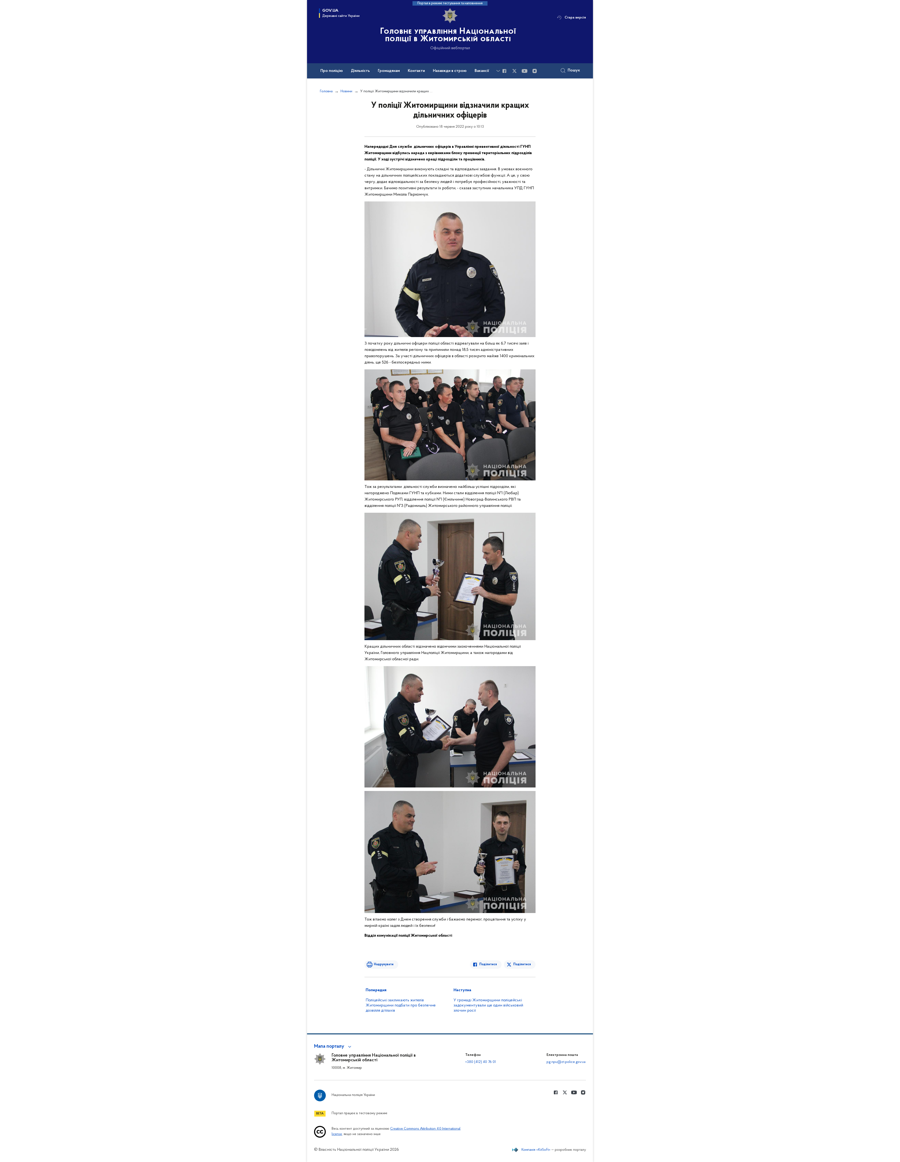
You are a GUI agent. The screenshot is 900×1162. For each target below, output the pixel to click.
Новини (346, 91)
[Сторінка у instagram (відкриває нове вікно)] (534, 71)
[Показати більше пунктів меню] (498, 70)
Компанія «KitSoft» (536, 1150)
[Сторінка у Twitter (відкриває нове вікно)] (514, 71)
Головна (326, 91)
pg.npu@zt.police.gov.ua (566, 1062)
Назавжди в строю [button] (450, 71)
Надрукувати (384, 964)
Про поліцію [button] (331, 71)
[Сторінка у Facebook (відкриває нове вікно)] (504, 71)
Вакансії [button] (482, 71)
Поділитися (488, 964)
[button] (333, 1046)
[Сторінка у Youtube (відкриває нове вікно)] (524, 71)
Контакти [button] (416, 71)
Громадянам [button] (389, 71)
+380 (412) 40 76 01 (480, 1062)
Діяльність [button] (360, 71)
